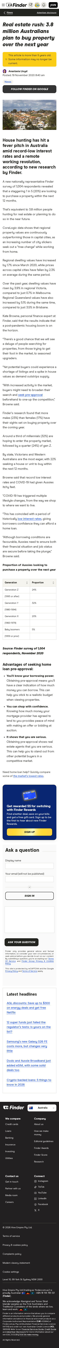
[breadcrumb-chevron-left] (5, 13)
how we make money (29, 1335)
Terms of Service (29, 971)
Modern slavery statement (16, 1263)
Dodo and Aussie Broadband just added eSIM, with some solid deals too (29, 1065)
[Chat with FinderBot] (37, 5)
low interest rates (29, 518)
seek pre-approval (30, 394)
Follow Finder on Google (29, 89)
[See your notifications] (44, 5)
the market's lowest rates (28, 776)
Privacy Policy (11, 971)
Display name (13, 860)
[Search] (31, 5)
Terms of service (11, 1236)
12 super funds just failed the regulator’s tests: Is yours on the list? (29, 1027)
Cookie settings (11, 1272)
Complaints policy (12, 1254)
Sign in (29, 896)
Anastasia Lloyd (18, 71)
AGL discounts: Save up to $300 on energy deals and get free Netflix (28, 1008)
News (10, 12)
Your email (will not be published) (24, 873)
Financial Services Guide (33, 1329)
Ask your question (21, 942)
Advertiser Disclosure (16, 1332)
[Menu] (3, 5)
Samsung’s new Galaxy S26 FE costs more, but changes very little (27, 1046)
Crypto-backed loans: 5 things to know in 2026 (29, 1082)
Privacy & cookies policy (15, 1245)
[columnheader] (16, 583)
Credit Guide (50, 1329)
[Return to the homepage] (16, 5)
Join (53, 5)
